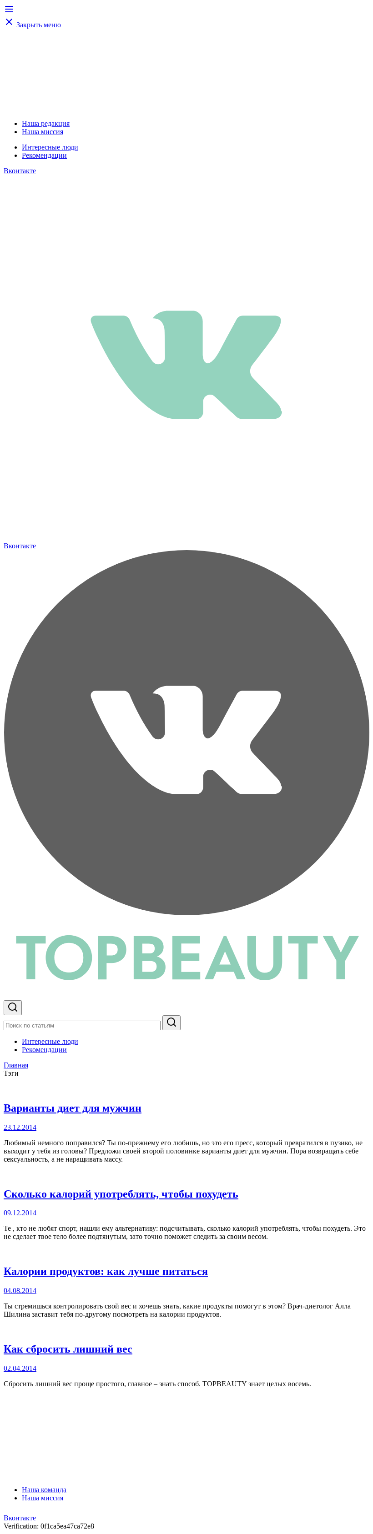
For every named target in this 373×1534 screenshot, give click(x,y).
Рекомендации (44, 155)
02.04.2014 (20, 1368)
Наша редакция (46, 123)
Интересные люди (50, 147)
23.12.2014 (20, 1127)
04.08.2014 (20, 1290)
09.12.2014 (20, 1213)
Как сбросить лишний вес (68, 1349)
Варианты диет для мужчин (72, 1108)
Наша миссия (42, 131)
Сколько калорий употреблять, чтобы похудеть (121, 1194)
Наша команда (44, 1490)
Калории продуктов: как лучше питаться (106, 1271)
